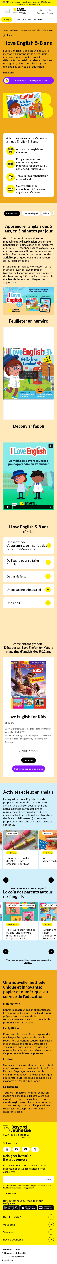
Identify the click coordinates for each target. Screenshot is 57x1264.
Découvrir (29, 760)
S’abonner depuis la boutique (28, 768)
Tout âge (7, 19)
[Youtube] (26, 1149)
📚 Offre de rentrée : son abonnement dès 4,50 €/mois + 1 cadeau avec (28, 3)
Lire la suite (8, 72)
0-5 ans (17, 19)
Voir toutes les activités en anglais (28, 888)
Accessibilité (7, 1260)
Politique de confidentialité (14, 1253)
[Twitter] (35, 1149)
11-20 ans (38, 19)
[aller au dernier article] (5, 880)
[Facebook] (16, 1149)
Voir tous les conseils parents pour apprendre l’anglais (28, 961)
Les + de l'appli (31, 213)
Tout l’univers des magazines (20, 30)
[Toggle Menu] (7, 11)
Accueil (5, 30)
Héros (46, 213)
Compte (50, 13)
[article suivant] (51, 880)
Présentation (12, 213)
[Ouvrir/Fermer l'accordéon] (49, 545)
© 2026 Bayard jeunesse (13, 1256)
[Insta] (7, 1149)
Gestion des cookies (11, 1249)
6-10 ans (27, 19)
